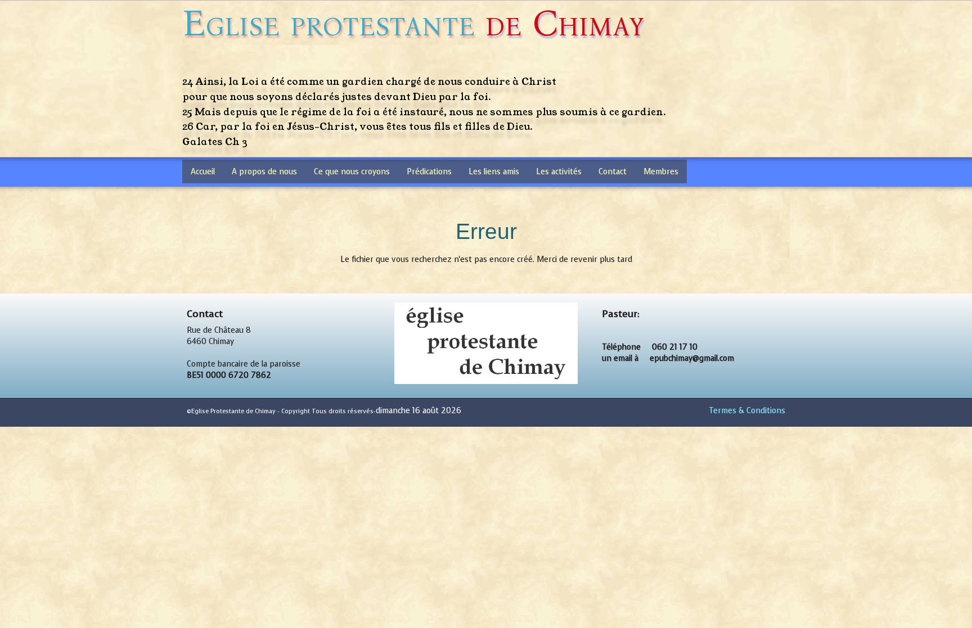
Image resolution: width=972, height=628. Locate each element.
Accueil (203, 171)
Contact (612, 171)
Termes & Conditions (747, 410)
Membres (661, 171)
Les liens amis (494, 171)
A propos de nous (264, 171)
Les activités (559, 171)
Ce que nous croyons (352, 171)
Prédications (429, 171)
